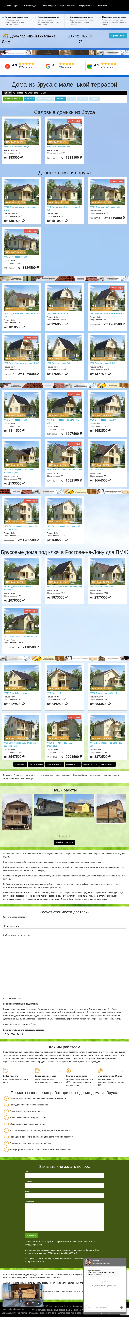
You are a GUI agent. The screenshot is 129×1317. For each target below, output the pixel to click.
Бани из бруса (49, 5)
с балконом (29, 99)
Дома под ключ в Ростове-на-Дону (29, 39)
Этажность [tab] (32, 93)
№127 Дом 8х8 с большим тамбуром (64, 586)
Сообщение (29, 1202)
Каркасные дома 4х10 (54, 764)
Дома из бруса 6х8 (36, 764)
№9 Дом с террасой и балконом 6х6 (107, 313)
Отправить (31, 1235)
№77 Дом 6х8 (96, 469)
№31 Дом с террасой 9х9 (101, 586)
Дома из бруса (11, 5)
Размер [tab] (19, 93)
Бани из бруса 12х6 (90, 764)
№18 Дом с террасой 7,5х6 (102, 363)
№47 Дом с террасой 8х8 (15, 257)
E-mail (27, 1192)
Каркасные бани (67, 5)
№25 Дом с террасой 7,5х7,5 (103, 420)
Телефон (28, 1181)
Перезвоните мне (118, 36)
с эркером (60, 99)
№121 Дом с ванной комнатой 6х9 (106, 207)
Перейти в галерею (64, 842)
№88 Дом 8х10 (54, 693)
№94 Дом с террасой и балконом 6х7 (64, 469)
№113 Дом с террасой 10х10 (103, 693)
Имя (26, 1171)
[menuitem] (11, 5)
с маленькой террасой (13, 99)
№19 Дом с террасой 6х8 (15, 420)
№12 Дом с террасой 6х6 (58, 363)
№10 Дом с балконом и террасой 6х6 (21, 363)
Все (44, 93)
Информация (85, 5)
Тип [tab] (9, 93)
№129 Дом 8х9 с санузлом (16, 693)
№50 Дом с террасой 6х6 (58, 147)
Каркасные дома (30, 5)
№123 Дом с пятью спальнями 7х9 (20, 636)
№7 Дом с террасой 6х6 (58, 313)
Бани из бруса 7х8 (72, 764)
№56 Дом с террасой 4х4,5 (16, 147)
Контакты (102, 5)
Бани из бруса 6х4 (107, 764)
